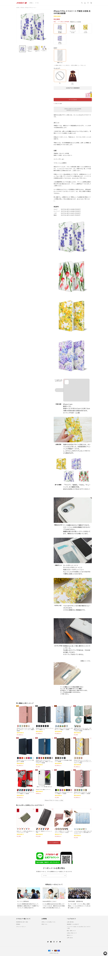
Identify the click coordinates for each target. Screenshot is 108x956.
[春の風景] (60, 726)
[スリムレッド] (31, 790)
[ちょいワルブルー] (27, 790)
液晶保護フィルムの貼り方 (73, 924)
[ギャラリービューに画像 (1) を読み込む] (22, 49)
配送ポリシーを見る (75, 21)
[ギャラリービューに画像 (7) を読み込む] (44, 49)
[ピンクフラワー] (77, 758)
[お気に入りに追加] (33, 706)
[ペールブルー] (20, 726)
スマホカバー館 (55, 953)
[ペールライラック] (29, 726)
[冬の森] (56, 726)
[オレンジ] (22, 758)
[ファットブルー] (20, 790)
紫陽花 (60, 43)
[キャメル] (43, 758)
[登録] (64, 875)
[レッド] (20, 758)
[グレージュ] (22, 726)
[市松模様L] (39, 726)
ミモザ (85, 32)
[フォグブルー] (62, 758)
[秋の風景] (65, 726)
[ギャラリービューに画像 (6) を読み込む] (37, 49)
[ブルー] (31, 758)
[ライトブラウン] (27, 726)
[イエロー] (65, 790)
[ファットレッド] (18, 790)
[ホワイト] (33, 758)
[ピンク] (18, 726)
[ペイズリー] (48, 726)
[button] (31, 2)
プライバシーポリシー (21, 926)
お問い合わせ (70, 937)
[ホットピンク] (29, 758)
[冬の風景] (58, 726)
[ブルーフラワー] (79, 758)
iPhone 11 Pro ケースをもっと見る (54, 800)
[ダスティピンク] (56, 829)
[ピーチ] (27, 758)
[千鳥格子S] (41, 726)
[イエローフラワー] (75, 758)
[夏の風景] (62, 726)
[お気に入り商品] (87, 2)
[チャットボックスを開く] (105, 953)
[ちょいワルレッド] (24, 790)
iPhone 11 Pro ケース (30, 7)
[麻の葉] (46, 726)
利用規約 (18, 924)
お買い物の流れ (70, 922)
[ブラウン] (69, 790)
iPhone (22, 7)
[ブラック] (50, 758)
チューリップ (73, 32)
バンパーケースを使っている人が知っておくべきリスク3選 (78, 927)
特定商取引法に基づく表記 (22, 922)
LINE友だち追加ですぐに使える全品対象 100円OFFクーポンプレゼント (72, 109)
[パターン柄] (67, 726)
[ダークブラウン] (48, 758)
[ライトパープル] (60, 790)
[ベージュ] (24, 726)
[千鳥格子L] (43, 726)
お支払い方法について (72, 933)
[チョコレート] (56, 758)
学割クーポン (44, 924)
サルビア (60, 32)
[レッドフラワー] (81, 758)
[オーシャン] (52, 758)
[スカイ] (37, 758)
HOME (17, 7)
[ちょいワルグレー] (29, 790)
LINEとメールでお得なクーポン (49, 922)
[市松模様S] (37, 726)
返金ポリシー (70, 935)
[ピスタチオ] (60, 829)
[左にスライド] (17, 48)
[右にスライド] (49, 48)
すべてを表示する (54, 842)
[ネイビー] (18, 758)
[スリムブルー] (33, 790)
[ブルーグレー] (65, 829)
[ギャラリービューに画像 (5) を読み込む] (29, 49)
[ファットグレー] (22, 790)
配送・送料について (71, 930)
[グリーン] (46, 758)
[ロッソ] (39, 758)
